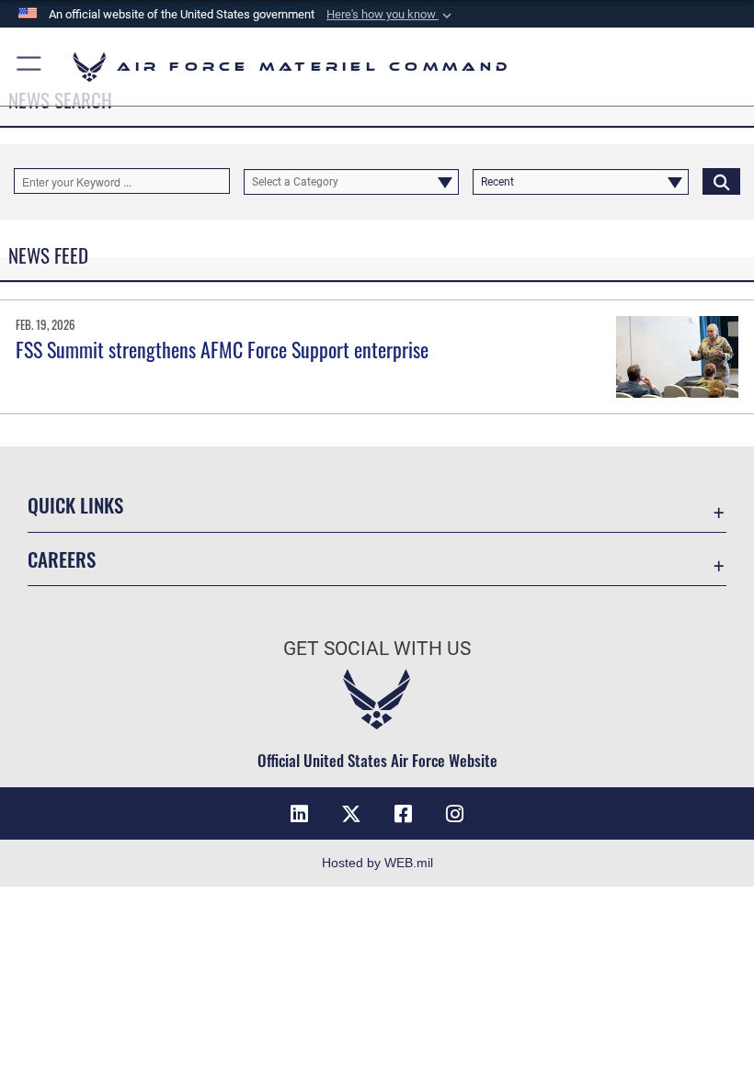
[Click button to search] (721, 181)
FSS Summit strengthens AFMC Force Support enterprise (222, 349)
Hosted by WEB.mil (377, 862)
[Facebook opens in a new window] (403, 814)
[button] (390, 15)
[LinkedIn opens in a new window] (300, 814)
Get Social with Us (377, 649)
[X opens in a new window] (351, 814)
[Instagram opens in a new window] (454, 814)
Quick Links (75, 505)
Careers (62, 559)
